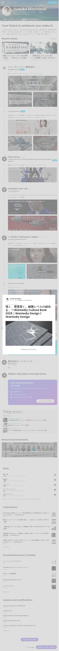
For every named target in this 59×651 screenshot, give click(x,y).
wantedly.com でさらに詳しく (29, 349)
